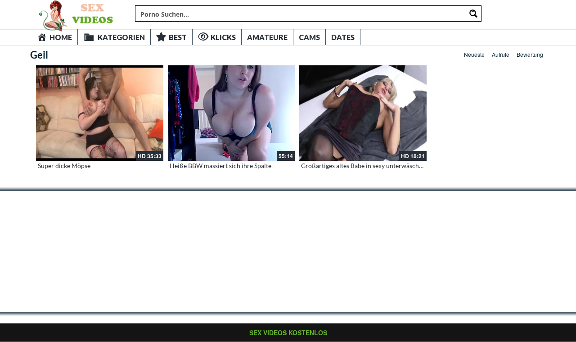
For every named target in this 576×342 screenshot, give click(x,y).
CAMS (309, 37)
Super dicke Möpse (64, 165)
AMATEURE (267, 37)
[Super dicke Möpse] (99, 113)
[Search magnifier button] (473, 13)
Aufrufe (500, 54)
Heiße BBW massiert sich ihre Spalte (220, 165)
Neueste (474, 54)
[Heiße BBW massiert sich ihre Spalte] (231, 113)
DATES (343, 37)
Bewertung (530, 54)
